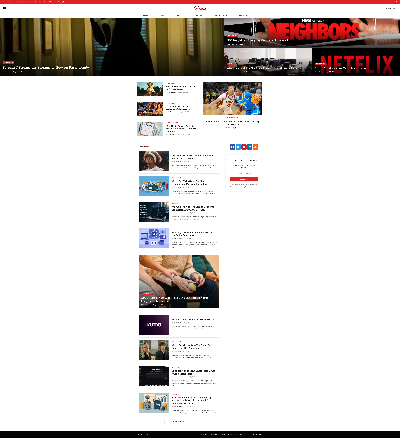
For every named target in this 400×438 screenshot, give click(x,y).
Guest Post (28, 2)
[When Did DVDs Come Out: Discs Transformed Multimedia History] (154, 186)
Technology (180, 15)
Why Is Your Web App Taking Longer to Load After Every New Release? (193, 208)
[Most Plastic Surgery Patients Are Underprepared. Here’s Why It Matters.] (150, 129)
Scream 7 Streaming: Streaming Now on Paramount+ (46, 67)
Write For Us (18, 2)
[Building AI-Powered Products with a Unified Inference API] (154, 238)
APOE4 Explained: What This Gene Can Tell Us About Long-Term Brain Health (174, 299)
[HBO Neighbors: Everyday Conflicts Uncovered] (312, 33)
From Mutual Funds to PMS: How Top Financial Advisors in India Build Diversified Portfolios (191, 400)
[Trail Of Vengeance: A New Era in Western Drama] (150, 89)
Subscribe (390, 8)
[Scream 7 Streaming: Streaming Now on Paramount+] (112, 47)
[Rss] (255, 147)
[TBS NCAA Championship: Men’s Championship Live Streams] (232, 98)
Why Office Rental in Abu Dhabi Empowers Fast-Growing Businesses (265, 68)
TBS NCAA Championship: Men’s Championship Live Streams (232, 123)
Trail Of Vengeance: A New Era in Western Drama (180, 87)
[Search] (396, 2)
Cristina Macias (232, 72)
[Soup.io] (200, 8)
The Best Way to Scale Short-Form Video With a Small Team (193, 372)
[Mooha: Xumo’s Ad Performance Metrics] (154, 325)
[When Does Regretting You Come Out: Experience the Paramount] (154, 350)
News (161, 15)
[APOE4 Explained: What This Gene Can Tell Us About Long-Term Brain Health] (179, 281)
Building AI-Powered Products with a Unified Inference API (192, 234)
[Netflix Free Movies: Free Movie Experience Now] (356, 62)
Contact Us (8, 2)
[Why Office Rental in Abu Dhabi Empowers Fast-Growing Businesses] (268, 62)
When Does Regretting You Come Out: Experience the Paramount (192, 347)
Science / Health (244, 15)
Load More (177, 422)
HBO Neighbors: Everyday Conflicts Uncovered (257, 40)
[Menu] (4, 8)
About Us (38, 2)
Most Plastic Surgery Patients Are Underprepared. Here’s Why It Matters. (181, 128)
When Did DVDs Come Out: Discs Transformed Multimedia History (190, 183)
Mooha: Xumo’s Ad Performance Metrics (193, 319)
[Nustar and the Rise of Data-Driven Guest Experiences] (150, 109)
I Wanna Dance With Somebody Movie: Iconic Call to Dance (193, 157)
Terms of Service (49, 2)
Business (199, 15)
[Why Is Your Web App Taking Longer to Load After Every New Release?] (154, 212)
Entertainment (221, 15)
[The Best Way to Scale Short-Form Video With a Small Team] (154, 376)
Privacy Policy (62, 2)
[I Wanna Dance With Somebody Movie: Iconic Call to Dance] (154, 161)
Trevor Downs (7, 72)
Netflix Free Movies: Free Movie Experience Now (342, 68)
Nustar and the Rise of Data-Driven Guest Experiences (179, 107)
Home (145, 15)
